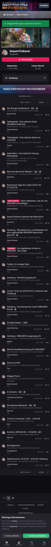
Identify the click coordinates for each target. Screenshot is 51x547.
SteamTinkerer (12, 111)
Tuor (8, 368)
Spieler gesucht (34, 237)
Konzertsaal (35, 394)
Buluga (36, 111)
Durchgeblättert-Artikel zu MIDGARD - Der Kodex (23, 249)
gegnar (9, 341)
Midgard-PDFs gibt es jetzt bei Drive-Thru (24, 23)
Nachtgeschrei (13, 445)
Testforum (37, 174)
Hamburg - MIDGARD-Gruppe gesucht (24, 336)
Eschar (37, 365)
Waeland (38, 408)
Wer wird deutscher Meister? (20, 171)
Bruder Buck (11, 114)
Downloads (37, 142)
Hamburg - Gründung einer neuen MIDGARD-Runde (27, 308)
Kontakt (41, 505)
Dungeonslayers (14, 322)
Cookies (25, 508)
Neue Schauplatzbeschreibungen (22, 159)
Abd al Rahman (12, 328)
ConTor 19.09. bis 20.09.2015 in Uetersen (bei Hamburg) (27, 292)
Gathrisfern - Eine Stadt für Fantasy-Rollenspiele (23, 154)
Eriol (8, 424)
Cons (33, 190)
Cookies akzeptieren (37, 536)
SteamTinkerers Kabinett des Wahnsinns (25, 216)
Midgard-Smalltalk (36, 206)
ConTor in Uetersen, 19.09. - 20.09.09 (23, 418)
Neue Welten (39, 267)
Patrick (9, 145)
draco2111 (11, 222)
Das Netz (35, 126)
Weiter (41, 102)
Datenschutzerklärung (26, 505)
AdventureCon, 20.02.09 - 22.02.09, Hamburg (27, 459)
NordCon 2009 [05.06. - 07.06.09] (22, 432)
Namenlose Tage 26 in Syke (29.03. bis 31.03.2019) (24, 186)
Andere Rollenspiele (40, 325)
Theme (21, 513)
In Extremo (12, 392)
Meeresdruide (12, 384)
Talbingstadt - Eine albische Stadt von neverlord (23, 138)
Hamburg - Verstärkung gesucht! (21, 277)
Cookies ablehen (12, 536)
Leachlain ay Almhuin (15, 397)
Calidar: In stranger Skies (18, 264)
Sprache (10, 505)
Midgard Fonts (13, 376)
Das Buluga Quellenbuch (18, 108)
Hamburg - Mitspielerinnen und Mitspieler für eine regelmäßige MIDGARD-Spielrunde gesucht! (27, 232)
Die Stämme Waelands (17, 405)
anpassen (14, 526)
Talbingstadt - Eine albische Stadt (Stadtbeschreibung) (22, 122)
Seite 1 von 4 (24, 102)
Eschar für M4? (13, 363)
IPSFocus (29, 513)
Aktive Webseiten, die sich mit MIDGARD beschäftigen (27, 202)
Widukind (10, 177)
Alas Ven (10, 411)
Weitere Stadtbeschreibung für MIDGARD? (26, 349)
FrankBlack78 (12, 451)
